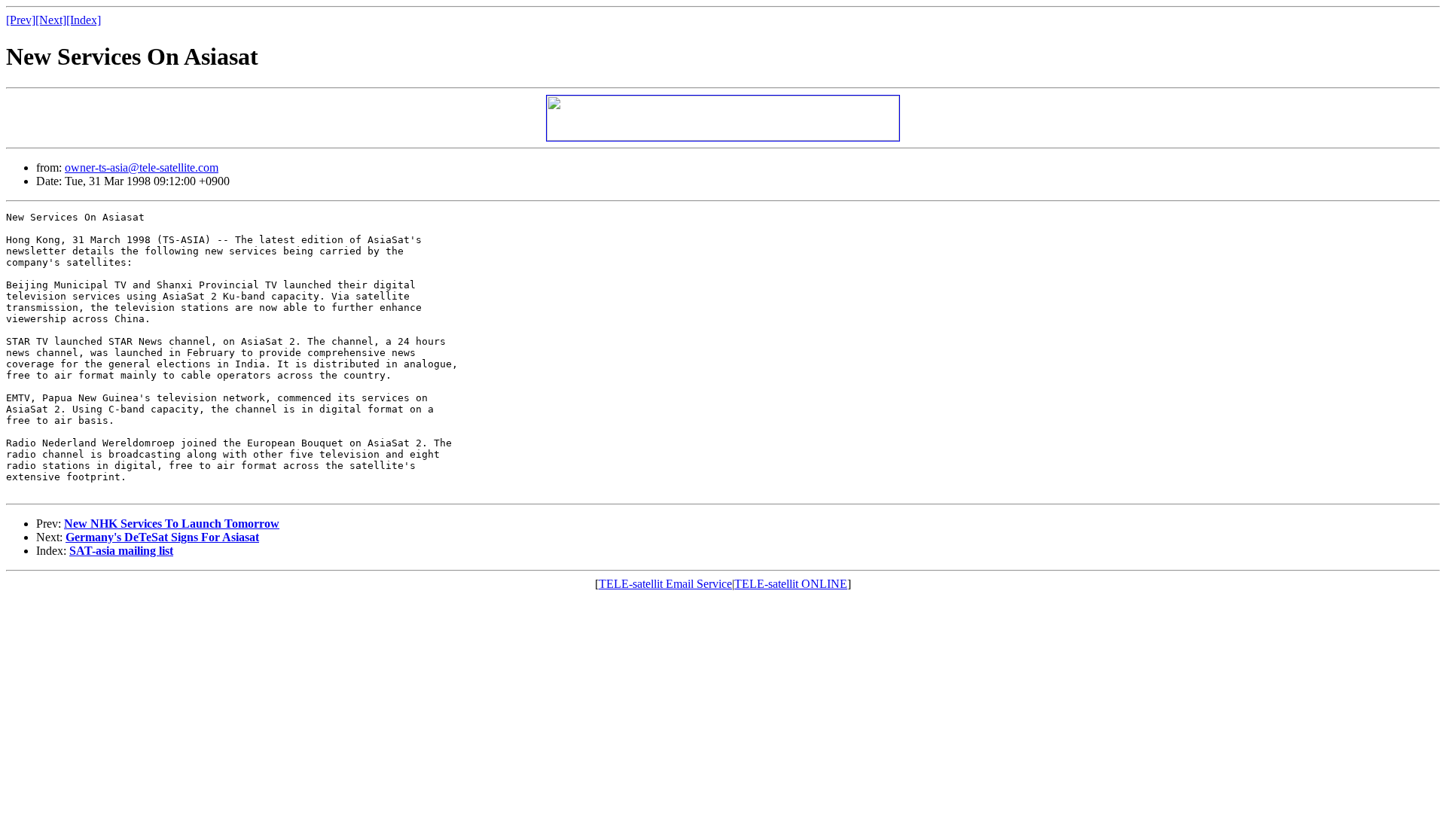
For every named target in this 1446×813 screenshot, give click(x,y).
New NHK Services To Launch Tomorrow (171, 523)
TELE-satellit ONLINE (790, 583)
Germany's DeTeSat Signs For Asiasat (162, 537)
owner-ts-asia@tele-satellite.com (141, 167)
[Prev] (20, 20)
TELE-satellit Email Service (665, 583)
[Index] (83, 20)
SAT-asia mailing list (121, 550)
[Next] (50, 20)
